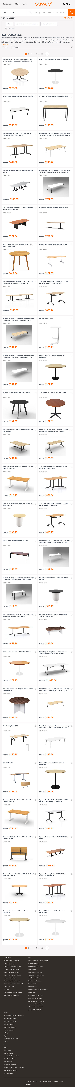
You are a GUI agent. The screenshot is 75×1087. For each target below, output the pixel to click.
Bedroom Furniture (9, 1024)
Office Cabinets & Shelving (35, 972)
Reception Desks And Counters (12, 969)
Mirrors (5, 1047)
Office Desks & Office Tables (35, 966)
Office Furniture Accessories (35, 1007)
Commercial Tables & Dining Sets (12, 966)
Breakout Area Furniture (34, 981)
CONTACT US (28, 1081)
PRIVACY (56, 1081)
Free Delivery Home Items (10, 1070)
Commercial (7, 4)
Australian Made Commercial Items (13, 992)
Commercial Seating (9, 963)
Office (17, 4)
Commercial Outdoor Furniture (12, 981)
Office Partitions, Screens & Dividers (37, 989)
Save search (11, 28)
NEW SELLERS (28, 1084)
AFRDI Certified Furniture (34, 1010)
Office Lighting (32, 986)
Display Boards (32, 984)
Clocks (5, 1041)
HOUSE (6, 1012)
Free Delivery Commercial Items (12, 995)
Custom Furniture (8, 1073)
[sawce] (43, 4)
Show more (4, 44)
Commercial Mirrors (9, 986)
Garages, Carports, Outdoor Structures (14, 1067)
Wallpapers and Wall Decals (11, 1038)
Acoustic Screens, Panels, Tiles (36, 1001)
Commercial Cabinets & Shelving (12, 975)
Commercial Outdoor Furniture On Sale (14, 984)
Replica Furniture (8, 1053)
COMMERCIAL (7, 957)
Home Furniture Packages (10, 1059)
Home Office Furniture (9, 1027)
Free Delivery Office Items (35, 998)
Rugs (5, 1036)
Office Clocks (31, 992)
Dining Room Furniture (10, 1021)
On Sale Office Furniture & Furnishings (38, 961)
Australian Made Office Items (35, 995)
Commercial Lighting (9, 978)
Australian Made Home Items (11, 1056)
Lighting (6, 1033)
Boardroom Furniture (34, 978)
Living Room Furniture (10, 1018)
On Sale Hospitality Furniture (11, 961)
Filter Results (68, 18)
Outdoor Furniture (8, 1030)
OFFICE (30, 957)
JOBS (40, 1081)
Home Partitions (8, 1062)
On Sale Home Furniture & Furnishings (14, 1015)
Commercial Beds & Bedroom (12, 972)
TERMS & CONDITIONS (47, 1081)
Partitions (6, 989)
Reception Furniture (33, 963)
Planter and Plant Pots (10, 1064)
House (24, 4)
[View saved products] (66, 5)
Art (4, 1044)
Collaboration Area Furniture (36, 975)
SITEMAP (61, 1081)
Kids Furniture (7, 1050)
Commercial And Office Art (35, 1004)
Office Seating (32, 969)
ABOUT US (35, 1081)
